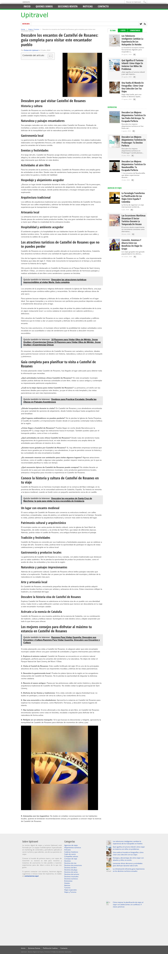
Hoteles (67, 883)
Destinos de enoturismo (73, 865)
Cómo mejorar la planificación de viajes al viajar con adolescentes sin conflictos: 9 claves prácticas (128, 904)
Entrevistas (112, 107)
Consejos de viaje (70, 859)
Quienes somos (44, 6)
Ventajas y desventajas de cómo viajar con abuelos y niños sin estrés (128, 859)
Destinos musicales (71, 876)
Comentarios (135, 30)
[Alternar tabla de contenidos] (49, 56)
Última (113, 30)
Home (23, 29)
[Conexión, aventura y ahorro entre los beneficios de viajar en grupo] (114, 250)
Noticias (88, 6)
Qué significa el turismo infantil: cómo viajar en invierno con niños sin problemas (132, 64)
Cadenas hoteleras (71, 852)
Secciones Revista (68, 6)
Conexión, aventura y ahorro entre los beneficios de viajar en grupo (132, 244)
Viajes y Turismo (33, 29)
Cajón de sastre (70, 854)
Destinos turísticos (71, 879)
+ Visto (122, 30)
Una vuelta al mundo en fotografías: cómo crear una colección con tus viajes (133, 87)
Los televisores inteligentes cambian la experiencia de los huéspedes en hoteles (132, 40)
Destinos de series (71, 872)
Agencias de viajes (71, 845)
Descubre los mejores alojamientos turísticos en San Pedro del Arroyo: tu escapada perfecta (134, 116)
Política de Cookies (50, 948)
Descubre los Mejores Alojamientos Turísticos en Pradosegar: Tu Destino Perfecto (134, 141)
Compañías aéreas (71, 856)
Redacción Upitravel (31, 50)
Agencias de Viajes (115, 188)
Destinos (67, 861)
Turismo (67, 887)
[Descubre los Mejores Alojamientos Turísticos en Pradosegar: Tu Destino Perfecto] (114, 147)
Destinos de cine (70, 863)
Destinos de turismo (71, 874)
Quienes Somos (34, 948)
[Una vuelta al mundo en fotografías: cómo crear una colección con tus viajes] (114, 93)
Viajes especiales (70, 890)
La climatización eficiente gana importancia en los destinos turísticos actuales (129, 870)
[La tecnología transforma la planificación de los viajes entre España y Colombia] (114, 203)
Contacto (26, 2)
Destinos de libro (70, 867)
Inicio (27, 6)
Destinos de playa (70, 870)
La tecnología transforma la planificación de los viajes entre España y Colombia (133, 197)
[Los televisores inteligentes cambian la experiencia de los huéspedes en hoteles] (114, 46)
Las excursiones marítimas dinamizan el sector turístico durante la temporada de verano (134, 220)
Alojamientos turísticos (72, 847)
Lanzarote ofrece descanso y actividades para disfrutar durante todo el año (128, 864)
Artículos (67, 850)
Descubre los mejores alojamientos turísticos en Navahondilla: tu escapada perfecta (134, 165)
